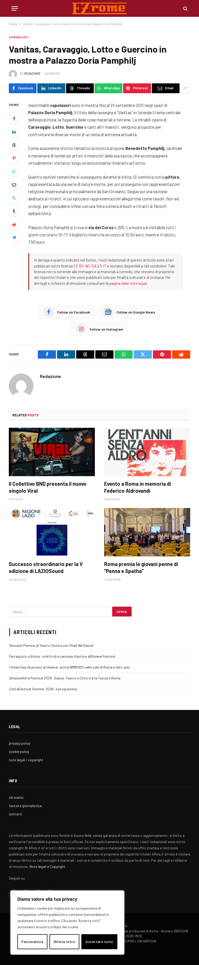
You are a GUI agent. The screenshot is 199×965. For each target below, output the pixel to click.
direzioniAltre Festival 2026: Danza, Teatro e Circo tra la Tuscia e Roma (64, 678)
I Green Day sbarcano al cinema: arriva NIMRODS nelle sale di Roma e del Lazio (69, 667)
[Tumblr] (14, 211)
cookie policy (19, 751)
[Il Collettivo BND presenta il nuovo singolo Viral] (52, 452)
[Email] (14, 184)
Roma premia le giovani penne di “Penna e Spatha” (141, 567)
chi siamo (16, 797)
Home (13, 24)
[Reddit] (14, 224)
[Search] (185, 8)
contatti (15, 814)
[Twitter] (14, 198)
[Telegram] (14, 237)
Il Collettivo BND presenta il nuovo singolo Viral (48, 487)
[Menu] (14, 8)
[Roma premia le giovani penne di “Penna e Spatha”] (147, 532)
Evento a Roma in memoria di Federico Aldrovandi (137, 487)
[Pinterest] (14, 158)
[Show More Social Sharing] (185, 88)
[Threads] (14, 145)
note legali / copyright (26, 760)
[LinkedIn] (14, 132)
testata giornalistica (25, 805)
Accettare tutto (99, 941)
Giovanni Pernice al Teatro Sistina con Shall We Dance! (51, 645)
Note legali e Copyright (47, 866)
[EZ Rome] (99, 8)
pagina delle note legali (128, 283)
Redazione (32, 73)
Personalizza (32, 941)
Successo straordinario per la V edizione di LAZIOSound (46, 567)
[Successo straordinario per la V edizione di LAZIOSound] (52, 532)
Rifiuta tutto (64, 941)
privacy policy (19, 743)
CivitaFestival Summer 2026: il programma (43, 689)
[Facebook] (14, 118)
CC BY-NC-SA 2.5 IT (90, 266)
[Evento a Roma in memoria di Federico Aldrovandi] (147, 452)
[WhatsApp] (14, 171)
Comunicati (19, 37)
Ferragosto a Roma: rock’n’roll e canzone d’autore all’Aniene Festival (62, 656)
